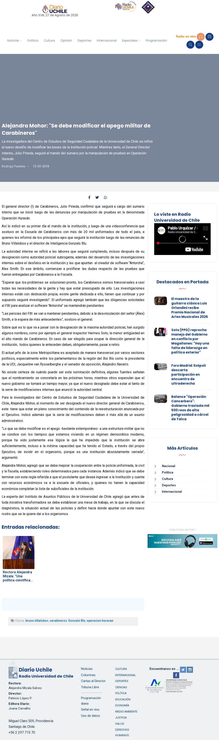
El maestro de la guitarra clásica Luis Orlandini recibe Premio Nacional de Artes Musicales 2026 (189, 308)
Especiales (130, 40)
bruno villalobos (36, 620)
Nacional (168, 466)
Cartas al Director (93, 681)
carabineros (58, 620)
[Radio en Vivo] (201, 37)
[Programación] (209, 37)
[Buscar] (190, 45)
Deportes (84, 40)
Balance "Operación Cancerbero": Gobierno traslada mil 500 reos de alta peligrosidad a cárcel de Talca (190, 407)
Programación (156, 40)
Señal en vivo (90, 709)
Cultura (49, 40)
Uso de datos (90, 716)
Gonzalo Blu (76, 620)
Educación (122, 699)
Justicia (121, 717)
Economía (122, 705)
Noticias (13, 40)
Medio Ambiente (126, 711)
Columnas (88, 675)
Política (32, 40)
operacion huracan (100, 620)
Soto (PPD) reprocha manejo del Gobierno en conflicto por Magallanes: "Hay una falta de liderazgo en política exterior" (190, 341)
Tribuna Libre (90, 687)
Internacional (107, 40)
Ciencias (121, 687)
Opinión (66, 40)
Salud (119, 723)
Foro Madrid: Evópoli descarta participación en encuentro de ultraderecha (188, 374)
